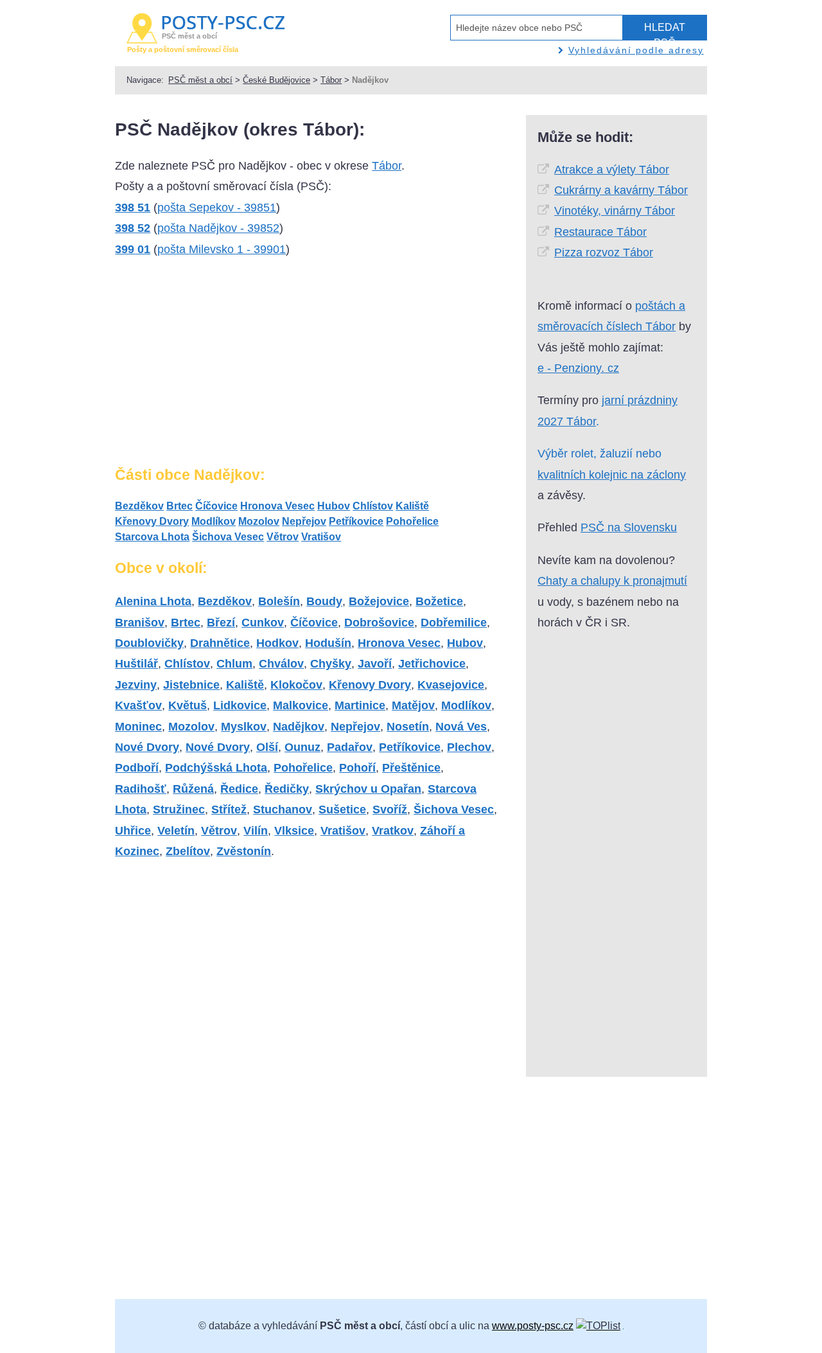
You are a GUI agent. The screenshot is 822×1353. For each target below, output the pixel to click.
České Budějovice (276, 80)
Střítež (229, 809)
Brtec (179, 505)
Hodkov (277, 643)
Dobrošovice (379, 622)
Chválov (281, 663)
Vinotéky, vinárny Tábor (614, 210)
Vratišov (321, 536)
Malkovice (300, 705)
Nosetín (408, 726)
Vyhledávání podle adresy (636, 50)
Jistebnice (191, 684)
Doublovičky (149, 643)
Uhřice (133, 830)
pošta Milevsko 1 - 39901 (221, 249)
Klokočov (296, 684)
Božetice (439, 601)
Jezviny (136, 684)
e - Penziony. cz (578, 368)
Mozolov (258, 521)
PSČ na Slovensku (629, 527)
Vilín (255, 830)
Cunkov (262, 622)
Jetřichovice (432, 663)
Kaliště (412, 505)
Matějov (413, 705)
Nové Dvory (147, 747)
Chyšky (330, 663)
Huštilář (136, 663)
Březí (221, 622)
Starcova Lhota (152, 536)
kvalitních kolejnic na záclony (612, 474)
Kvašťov (138, 705)
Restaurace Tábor (600, 232)
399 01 (132, 249)
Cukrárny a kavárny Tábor (621, 190)
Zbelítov (188, 851)
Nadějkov (298, 726)
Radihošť (140, 789)
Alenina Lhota (153, 601)
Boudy (324, 601)
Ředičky (287, 789)
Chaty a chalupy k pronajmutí (612, 580)
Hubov (333, 505)
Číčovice (216, 505)
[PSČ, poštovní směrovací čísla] (598, 1325)
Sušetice (342, 809)
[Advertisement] (211, 367)
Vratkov (393, 830)
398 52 (132, 228)
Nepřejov (304, 521)
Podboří (137, 767)
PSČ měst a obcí (200, 80)
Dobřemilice (454, 622)
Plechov (469, 747)
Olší (267, 747)
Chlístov (373, 505)
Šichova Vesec (228, 536)
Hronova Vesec (277, 505)
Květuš (187, 705)
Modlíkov (213, 521)
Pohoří (357, 767)
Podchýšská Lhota (216, 767)
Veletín (176, 830)
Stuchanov (282, 809)
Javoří (375, 663)
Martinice (360, 705)
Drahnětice (220, 643)
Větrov (283, 536)
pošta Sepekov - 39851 (216, 207)
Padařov (349, 747)
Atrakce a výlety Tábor (611, 169)
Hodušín (328, 643)
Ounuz (302, 747)
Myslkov (244, 726)
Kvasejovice (450, 684)
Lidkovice (240, 705)
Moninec (138, 726)
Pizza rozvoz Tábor (603, 252)
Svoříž (389, 809)
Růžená (193, 789)
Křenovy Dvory (152, 521)
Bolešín (279, 601)
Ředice (239, 789)
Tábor (331, 80)
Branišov (139, 622)
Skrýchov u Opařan (368, 789)
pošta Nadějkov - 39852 (218, 228)
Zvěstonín (243, 851)
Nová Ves (461, 726)
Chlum (234, 663)
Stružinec (179, 809)
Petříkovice (356, 521)
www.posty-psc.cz (532, 1325)
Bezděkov (139, 505)
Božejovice (379, 601)
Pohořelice (412, 521)
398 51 (132, 207)
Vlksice (294, 830)
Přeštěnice (411, 767)
